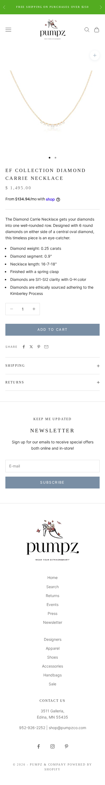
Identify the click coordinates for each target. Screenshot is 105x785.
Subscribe (52, 482)
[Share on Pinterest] (39, 347)
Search (52, 586)
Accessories (52, 666)
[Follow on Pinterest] (66, 746)
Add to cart (52, 329)
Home (52, 577)
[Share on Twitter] (31, 347)
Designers (52, 639)
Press (52, 613)
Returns (52, 595)
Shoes (52, 657)
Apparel (53, 648)
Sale (52, 684)
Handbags (52, 675)
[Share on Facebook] (24, 347)
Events (52, 604)
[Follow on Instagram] (52, 746)
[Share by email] (46, 347)
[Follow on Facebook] (38, 746)
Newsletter (52, 622)
